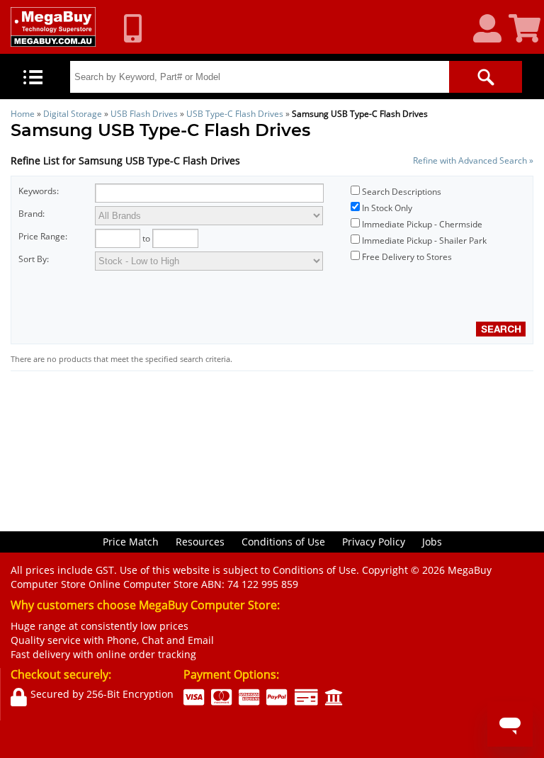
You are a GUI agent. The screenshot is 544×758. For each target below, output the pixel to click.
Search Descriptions (401, 192)
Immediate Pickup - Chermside (422, 224)
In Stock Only (387, 208)
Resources (200, 541)
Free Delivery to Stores (407, 257)
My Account (493, 29)
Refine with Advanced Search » (473, 160)
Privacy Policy (373, 541)
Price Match (131, 541)
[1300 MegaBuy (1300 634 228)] (138, 28)
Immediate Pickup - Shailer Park (424, 240)
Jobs (432, 541)
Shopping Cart (526, 29)
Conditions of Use (283, 541)
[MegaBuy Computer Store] (53, 27)
